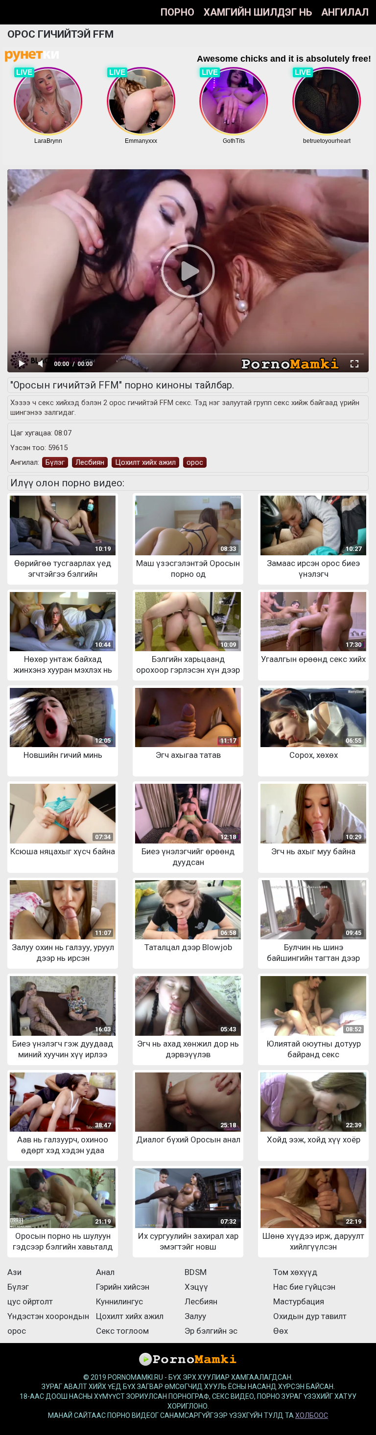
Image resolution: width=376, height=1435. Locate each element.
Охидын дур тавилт (310, 1316)
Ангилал (345, 12)
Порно (177, 12)
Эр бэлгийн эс (211, 1331)
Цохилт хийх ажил (145, 462)
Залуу (195, 1316)
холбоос (311, 1415)
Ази (14, 1272)
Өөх (280, 1331)
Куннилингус (119, 1301)
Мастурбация (298, 1301)
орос (195, 462)
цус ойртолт (30, 1301)
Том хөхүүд (295, 1272)
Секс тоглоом (122, 1331)
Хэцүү (196, 1287)
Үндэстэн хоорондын (48, 1316)
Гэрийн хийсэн (122, 1287)
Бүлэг (55, 462)
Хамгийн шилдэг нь (258, 12)
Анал (105, 1272)
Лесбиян (89, 462)
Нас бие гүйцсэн (304, 1287)
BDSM (196, 1272)
